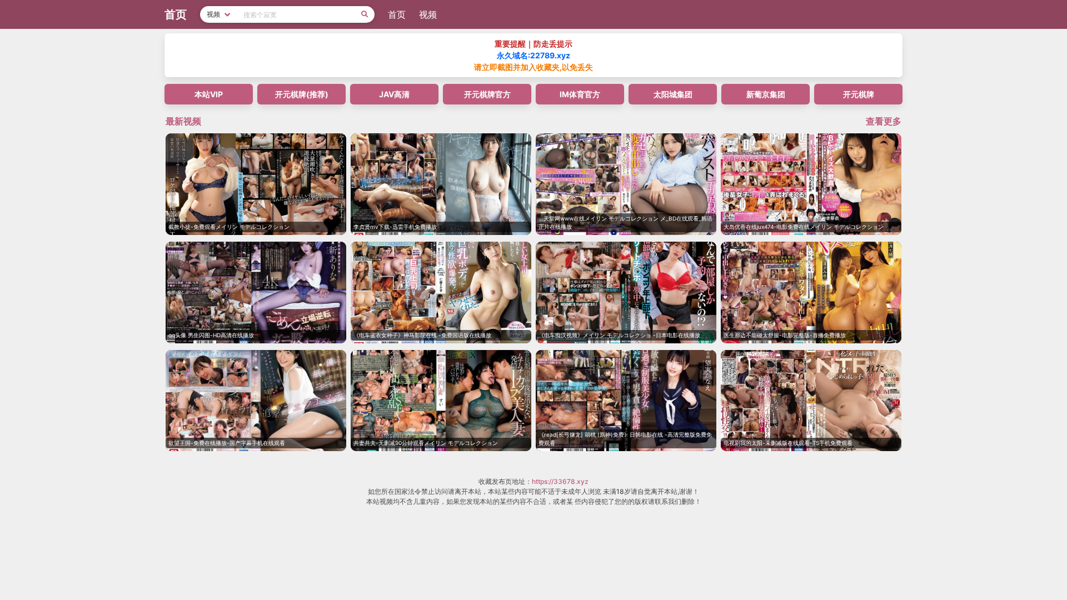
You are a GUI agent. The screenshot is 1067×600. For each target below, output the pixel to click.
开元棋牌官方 (487, 94)
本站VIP (209, 94)
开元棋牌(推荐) (301, 94)
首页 (397, 14)
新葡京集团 (765, 94)
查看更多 (883, 121)
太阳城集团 (673, 94)
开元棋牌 (858, 94)
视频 (428, 14)
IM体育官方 (580, 94)
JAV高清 (394, 94)
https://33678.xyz (560, 481)
